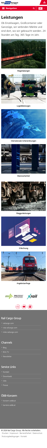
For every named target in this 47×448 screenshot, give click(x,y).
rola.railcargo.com (10, 328)
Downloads (7, 376)
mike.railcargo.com (10, 332)
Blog (4, 347)
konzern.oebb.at (9, 401)
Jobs (4, 381)
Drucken (5, 433)
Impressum (14, 433)
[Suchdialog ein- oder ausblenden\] (33, 8)
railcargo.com (8, 323)
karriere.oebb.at (9, 405)
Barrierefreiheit (25, 433)
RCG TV (6, 352)
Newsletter (7, 356)
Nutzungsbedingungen (10, 436)
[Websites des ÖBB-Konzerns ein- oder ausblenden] (44, 2)
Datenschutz (37, 433)
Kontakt (6, 372)
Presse (5, 385)
